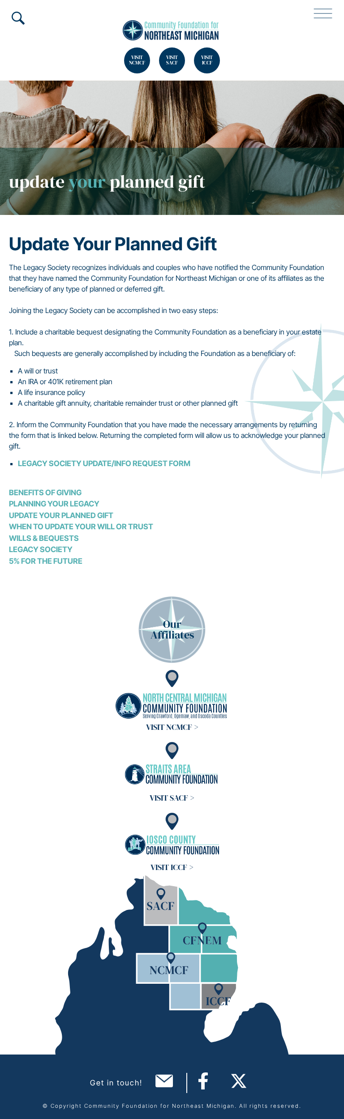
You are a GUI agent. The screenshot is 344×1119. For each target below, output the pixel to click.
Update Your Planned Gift (61, 515)
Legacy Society (41, 549)
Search (18, 18)
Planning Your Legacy (54, 503)
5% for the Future (45, 561)
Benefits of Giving (45, 492)
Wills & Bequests (44, 538)
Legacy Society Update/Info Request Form (105, 463)
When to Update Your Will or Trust (81, 526)
